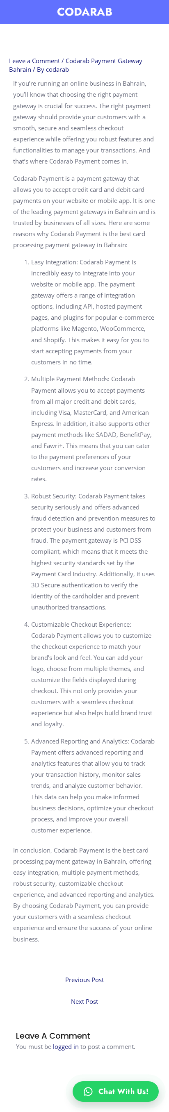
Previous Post (84, 980)
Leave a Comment (34, 61)
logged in (66, 1046)
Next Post (84, 1001)
